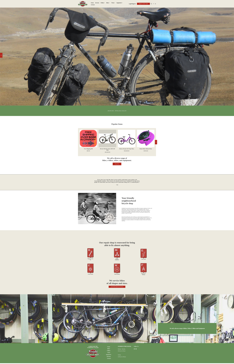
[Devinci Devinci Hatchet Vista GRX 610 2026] (107, 138)
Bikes (108, 348)
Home (92, 2)
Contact (93, 4)
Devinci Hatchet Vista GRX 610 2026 (107, 149)
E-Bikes (108, 350)
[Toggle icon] (151, 4)
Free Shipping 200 (88, 148)
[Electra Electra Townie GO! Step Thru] (126, 138)
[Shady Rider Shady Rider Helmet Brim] (145, 138)
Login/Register (132, 3)
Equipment (108, 354)
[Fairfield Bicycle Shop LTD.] (82, 3)
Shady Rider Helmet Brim (146, 148)
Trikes (108, 352)
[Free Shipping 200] (88, 138)
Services (97, 2)
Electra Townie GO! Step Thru (126, 148)
